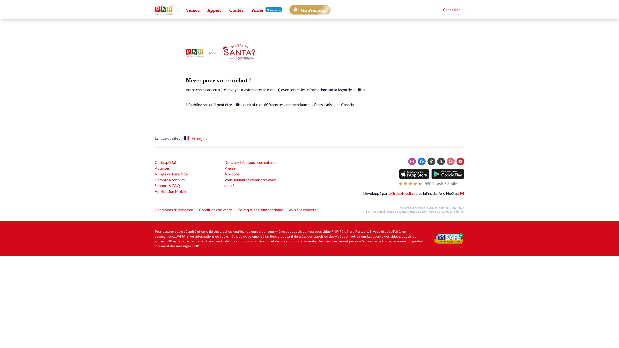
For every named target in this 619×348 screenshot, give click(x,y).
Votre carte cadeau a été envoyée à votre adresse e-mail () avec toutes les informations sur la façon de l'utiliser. (276, 89)
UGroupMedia (400, 193)
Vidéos (193, 9)
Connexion (451, 9)
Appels (214, 9)
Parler (257, 9)
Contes (236, 9)
